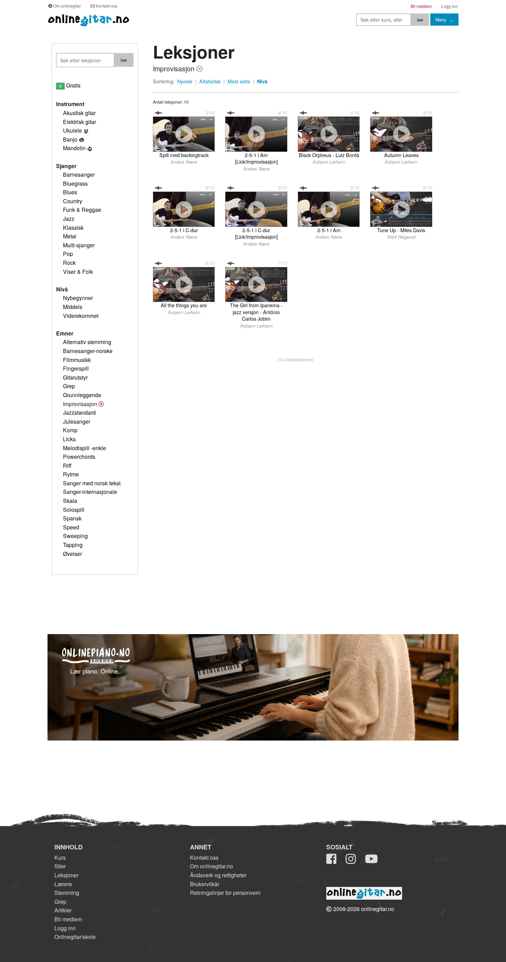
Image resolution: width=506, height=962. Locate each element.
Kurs (60, 857)
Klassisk (73, 227)
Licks (69, 439)
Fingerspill (76, 368)
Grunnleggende (82, 395)
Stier (60, 866)
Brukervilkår (204, 884)
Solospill (73, 510)
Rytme (71, 474)
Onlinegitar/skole (75, 937)
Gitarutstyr (75, 377)
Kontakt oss (204, 857)
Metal (69, 236)
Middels (72, 307)
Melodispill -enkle (84, 448)
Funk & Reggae (82, 210)
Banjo (70, 139)
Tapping (73, 545)
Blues (70, 192)
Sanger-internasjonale (90, 492)
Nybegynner (78, 298)
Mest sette (239, 81)
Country (72, 201)
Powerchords (79, 457)
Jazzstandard (79, 412)
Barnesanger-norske (88, 351)
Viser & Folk (78, 272)
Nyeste (184, 81)
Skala (70, 501)
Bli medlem (68, 919)
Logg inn (65, 928)
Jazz (68, 219)
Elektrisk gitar (79, 122)
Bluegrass (75, 183)
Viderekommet (80, 316)
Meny (440, 19)
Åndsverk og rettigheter (218, 875)
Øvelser (72, 554)
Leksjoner (66, 875)
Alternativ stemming (87, 342)
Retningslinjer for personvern (225, 893)
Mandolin (74, 148)
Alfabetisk (210, 81)
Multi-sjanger (79, 245)
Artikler (63, 910)
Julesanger (76, 421)
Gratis (70, 85)
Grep (69, 386)
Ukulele (72, 130)
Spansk (72, 518)
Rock (69, 263)
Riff (67, 465)
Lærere (63, 884)
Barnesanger (79, 174)
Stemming (66, 893)
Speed (71, 527)
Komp (70, 430)
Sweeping (75, 536)
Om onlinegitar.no (211, 866)
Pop (68, 254)
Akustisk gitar (79, 113)
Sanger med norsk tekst (91, 483)
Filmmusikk (77, 360)
